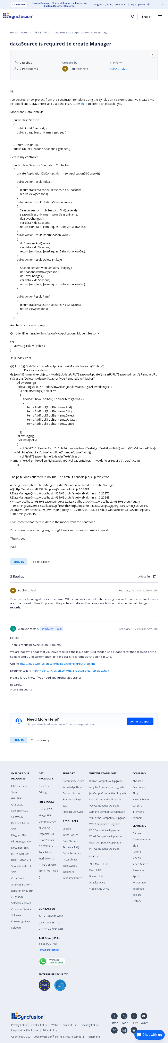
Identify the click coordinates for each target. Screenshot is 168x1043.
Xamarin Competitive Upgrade (107, 812)
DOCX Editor (46, 846)
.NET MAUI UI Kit (98, 864)
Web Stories (70, 865)
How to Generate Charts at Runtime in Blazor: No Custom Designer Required (59, 4)
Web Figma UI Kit (99, 888)
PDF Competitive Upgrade (104, 830)
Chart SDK (17, 804)
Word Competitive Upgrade (105, 836)
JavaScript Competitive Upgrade (107, 793)
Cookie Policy (39, 1025)
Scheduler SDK (19, 810)
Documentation (142, 839)
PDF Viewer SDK (20, 854)
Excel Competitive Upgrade (105, 842)
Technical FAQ (71, 847)
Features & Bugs (72, 799)
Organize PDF (46, 834)
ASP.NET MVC (41, 32)
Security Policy (90, 1025)
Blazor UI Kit (96, 876)
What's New (139, 882)
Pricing (43, 792)
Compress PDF (47, 821)
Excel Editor (45, 852)
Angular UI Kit (97, 882)
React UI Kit (95, 870)
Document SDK (19, 847)
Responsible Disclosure (25, 1030)
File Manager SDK (21, 841)
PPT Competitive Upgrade (104, 848)
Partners (137, 818)
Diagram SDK (18, 835)
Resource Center (72, 878)
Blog (135, 793)
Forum (25, 32)
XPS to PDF (45, 828)
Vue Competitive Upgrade (104, 805)
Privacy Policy (19, 1025)
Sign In (147, 16)
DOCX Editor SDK (21, 860)
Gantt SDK (17, 817)
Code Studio (18, 878)
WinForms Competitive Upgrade (108, 818)
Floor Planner (46, 840)
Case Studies (70, 841)
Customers (139, 787)
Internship (138, 812)
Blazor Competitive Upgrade (106, 781)
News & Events (141, 799)
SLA (65, 805)
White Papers (70, 835)
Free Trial (44, 786)
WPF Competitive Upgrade (104, 824)
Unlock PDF (45, 809)
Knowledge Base (72, 787)
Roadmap (138, 888)
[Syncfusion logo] (18, 15)
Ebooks (67, 829)
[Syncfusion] (27, 1015)
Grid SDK (16, 798)
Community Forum (73, 781)
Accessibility (70, 859)
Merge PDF (45, 815)
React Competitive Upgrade (105, 799)
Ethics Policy (50, 1030)
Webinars (68, 872)
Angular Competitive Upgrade (106, 787)
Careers (137, 805)
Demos (137, 833)
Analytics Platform (21, 884)
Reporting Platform (22, 890)
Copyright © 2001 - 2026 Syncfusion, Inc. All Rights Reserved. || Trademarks (55, 1036)
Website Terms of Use (64, 1025)
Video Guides (140, 864)
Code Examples (72, 853)
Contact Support (140, 721)
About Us (138, 781)
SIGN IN (19, 740)
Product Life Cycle (73, 812)
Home (14, 32)
